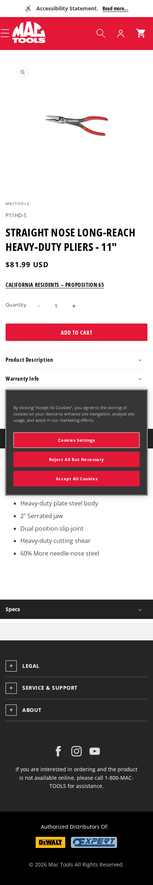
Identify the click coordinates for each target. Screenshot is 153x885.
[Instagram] (76, 751)
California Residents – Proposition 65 (55, 284)
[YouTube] (95, 751)
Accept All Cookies (76, 478)
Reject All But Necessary (76, 459)
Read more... (115, 8)
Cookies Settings (76, 440)
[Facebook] (58, 751)
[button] (100, 33)
